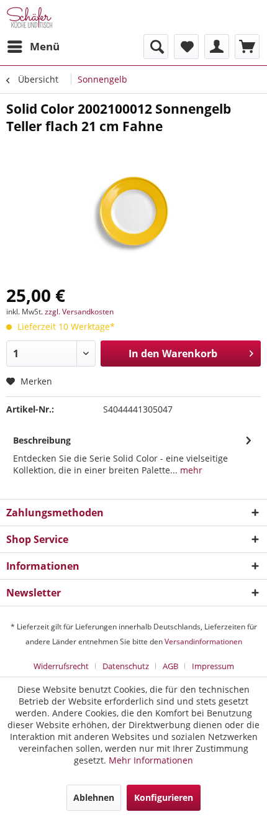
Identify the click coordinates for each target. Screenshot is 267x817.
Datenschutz (125, 666)
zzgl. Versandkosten (79, 311)
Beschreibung (42, 440)
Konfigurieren (163, 797)
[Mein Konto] (216, 46)
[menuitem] (33, 46)
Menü (45, 46)
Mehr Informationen (151, 760)
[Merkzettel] (186, 46)
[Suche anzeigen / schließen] (155, 46)
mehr (190, 470)
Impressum (213, 666)
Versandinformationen (203, 641)
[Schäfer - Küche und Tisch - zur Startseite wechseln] (29, 17)
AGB (170, 666)
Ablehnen (93, 797)
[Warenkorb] (247, 46)
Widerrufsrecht (61, 666)
